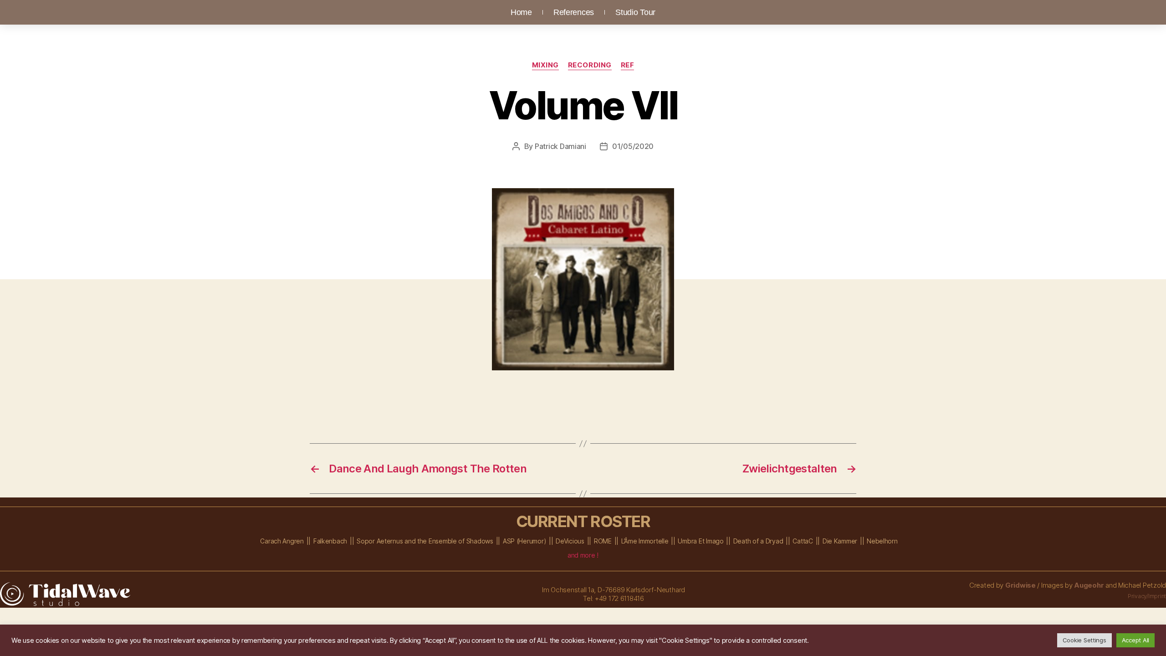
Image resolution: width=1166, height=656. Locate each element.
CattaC (803, 541)
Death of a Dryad (758, 541)
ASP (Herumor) (525, 541)
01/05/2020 (633, 146)
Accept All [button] (1135, 640)
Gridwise (1020, 585)
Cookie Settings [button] (1084, 640)
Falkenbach (330, 541)
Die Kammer (840, 541)
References (573, 12)
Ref (627, 65)
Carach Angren (282, 541)
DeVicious (570, 541)
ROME (603, 541)
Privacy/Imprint (1147, 596)
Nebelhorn (882, 541)
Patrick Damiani (560, 146)
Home (521, 12)
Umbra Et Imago (700, 541)
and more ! (583, 555)
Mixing (545, 65)
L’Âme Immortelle (645, 541)
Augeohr (1089, 585)
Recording (590, 65)
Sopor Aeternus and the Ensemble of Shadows (425, 541)
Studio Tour (635, 12)
